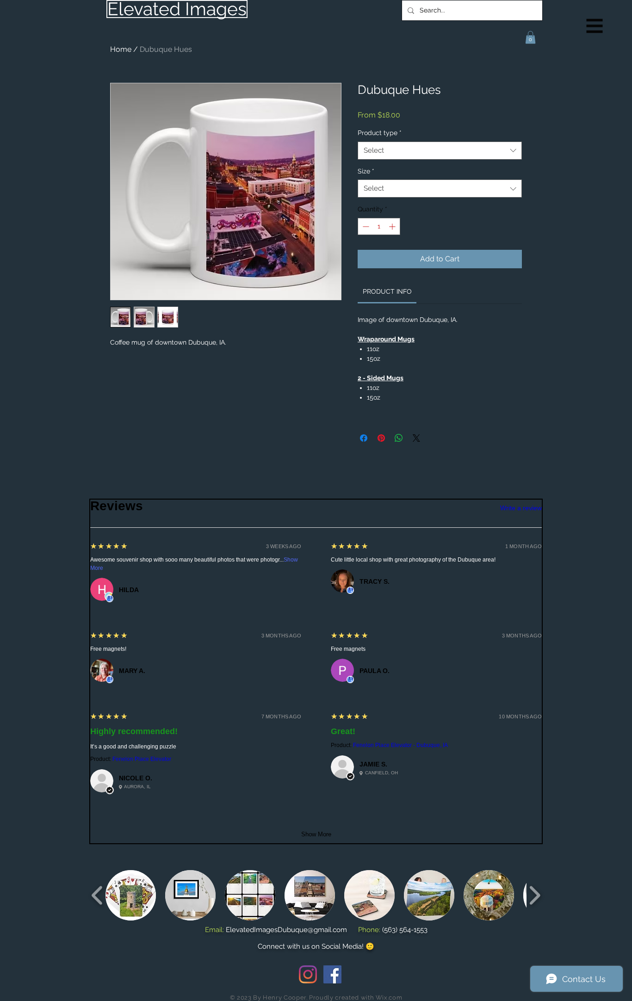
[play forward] (534, 895)
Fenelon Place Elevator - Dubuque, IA (400, 745)
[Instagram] (308, 974)
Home (120, 49)
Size (366, 171)
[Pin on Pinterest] (381, 438)
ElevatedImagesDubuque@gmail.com (286, 930)
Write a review (521, 508)
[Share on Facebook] (363, 438)
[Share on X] (416, 438)
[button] (595, 26)
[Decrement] (365, 226)
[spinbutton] (379, 226)
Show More (316, 834)
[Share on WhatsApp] (398, 438)
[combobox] (440, 151)
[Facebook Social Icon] (332, 974)
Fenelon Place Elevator (141, 759)
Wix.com (389, 997)
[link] (387, 291)
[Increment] (393, 226)
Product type (380, 132)
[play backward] (97, 895)
